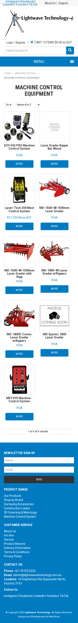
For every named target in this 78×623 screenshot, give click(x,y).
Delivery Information (17, 548)
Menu (39, 61)
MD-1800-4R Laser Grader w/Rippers (54, 272)
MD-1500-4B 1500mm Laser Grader (54, 209)
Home (7, 73)
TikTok (33, 4)
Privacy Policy (13, 556)
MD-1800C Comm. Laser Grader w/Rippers (19, 337)
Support (63, 3)
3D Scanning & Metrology (20, 512)
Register (20, 42)
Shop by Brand (13, 500)
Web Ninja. (54, 616)
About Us (50, 3)
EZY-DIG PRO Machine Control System (19, 147)
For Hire (9, 535)
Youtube (21, 4)
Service (9, 539)
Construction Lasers (17, 508)
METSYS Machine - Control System (19, 399)
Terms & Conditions (17, 552)
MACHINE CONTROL (25, 73)
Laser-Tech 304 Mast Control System (19, 209)
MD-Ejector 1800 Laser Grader (54, 336)
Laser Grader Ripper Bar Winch (54, 147)
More (19, 163)
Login (9, 42)
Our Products (12, 495)
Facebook (25, 596)
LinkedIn (8, 4)
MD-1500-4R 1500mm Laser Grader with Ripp (19, 274)
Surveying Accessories (19, 504)
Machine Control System (20, 516)
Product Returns (14, 543)
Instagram (10, 596)
